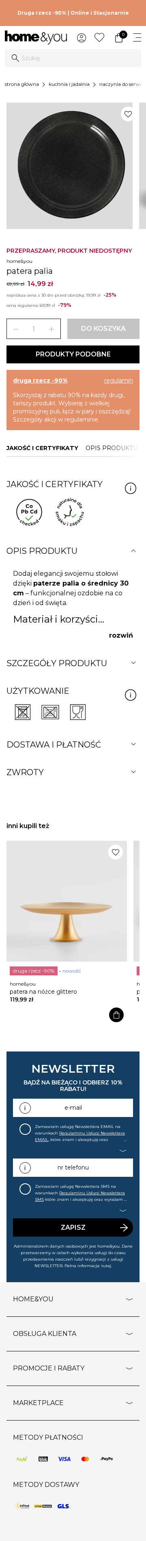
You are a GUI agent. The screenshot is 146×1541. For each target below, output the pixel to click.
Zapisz (73, 1227)
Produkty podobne (73, 354)
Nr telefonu (73, 1167)
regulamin (118, 380)
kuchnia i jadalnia (69, 84)
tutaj (106, 1265)
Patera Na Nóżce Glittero (43, 991)
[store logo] (36, 38)
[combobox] (73, 58)
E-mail (73, 1107)
